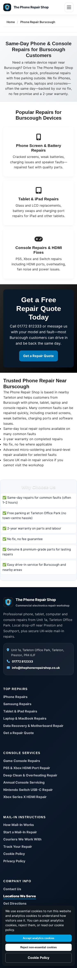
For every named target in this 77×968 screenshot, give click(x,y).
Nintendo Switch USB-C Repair (28, 790)
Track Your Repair (17, 847)
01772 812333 (22, 661)
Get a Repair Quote (38, 356)
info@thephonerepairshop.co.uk (36, 668)
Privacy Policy (14, 861)
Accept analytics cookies (38, 938)
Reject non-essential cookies (38, 947)
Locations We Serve (19, 896)
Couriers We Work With (22, 839)
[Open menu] (69, 7)
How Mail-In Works (18, 825)
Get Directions (14, 903)
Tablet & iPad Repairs (20, 711)
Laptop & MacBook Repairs (24, 718)
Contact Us (12, 889)
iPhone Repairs (15, 697)
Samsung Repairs (17, 704)
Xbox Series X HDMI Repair (25, 797)
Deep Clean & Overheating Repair (30, 775)
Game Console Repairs (21, 761)
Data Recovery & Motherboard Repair (33, 726)
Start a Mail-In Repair (20, 832)
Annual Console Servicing (24, 782)
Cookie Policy (14, 854)
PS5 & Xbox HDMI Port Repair (26, 768)
